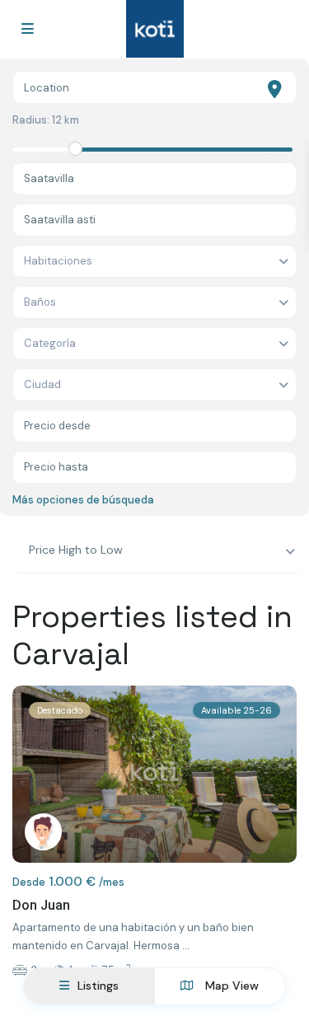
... (186, 946)
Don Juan (41, 905)
